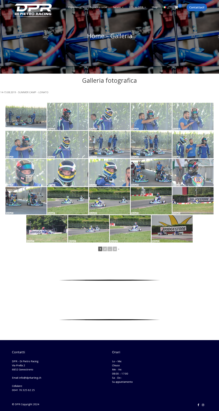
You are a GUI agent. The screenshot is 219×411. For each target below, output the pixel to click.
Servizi (117, 7)
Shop (155, 7)
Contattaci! (196, 7)
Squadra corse (98, 7)
